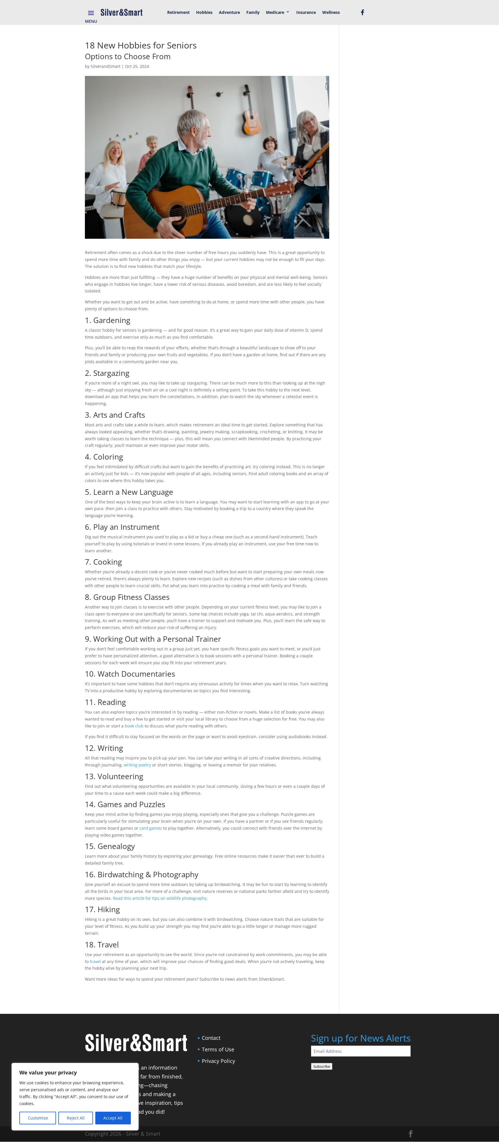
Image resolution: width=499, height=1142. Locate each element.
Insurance (306, 12)
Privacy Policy (218, 1060)
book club (134, 726)
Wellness (331, 12)
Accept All (112, 1118)
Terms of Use (218, 1049)
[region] (75, 1096)
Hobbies (204, 12)
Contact (211, 1037)
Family (253, 12)
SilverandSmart (105, 66)
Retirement (178, 12)
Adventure (229, 12)
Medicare (275, 12)
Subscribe (321, 1066)
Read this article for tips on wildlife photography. (160, 898)
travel (95, 961)
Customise (38, 1118)
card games (150, 828)
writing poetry (137, 765)
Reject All (76, 1118)
